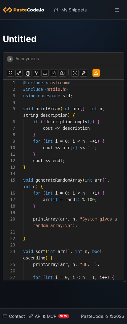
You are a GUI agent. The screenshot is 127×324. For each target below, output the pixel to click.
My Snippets (74, 9)
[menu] (64, 10)
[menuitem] (26, 10)
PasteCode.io (94, 316)
